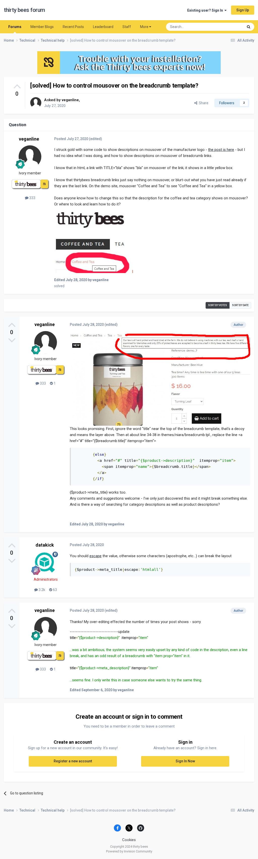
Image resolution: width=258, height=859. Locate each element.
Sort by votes (217, 305)
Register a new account (73, 761)
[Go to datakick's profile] (45, 563)
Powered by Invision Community (129, 851)
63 (54, 590)
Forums (14, 27)
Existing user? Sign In (205, 10)
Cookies (129, 840)
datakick (45, 545)
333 (31, 198)
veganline (70, 100)
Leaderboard (103, 27)
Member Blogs (42, 27)
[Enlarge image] (160, 379)
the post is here (221, 149)
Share (202, 103)
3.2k (41, 590)
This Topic (229, 27)
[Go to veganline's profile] (35, 102)
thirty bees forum (24, 10)
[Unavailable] (93, 241)
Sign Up (242, 10)
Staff (126, 27)
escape (95, 556)
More (144, 27)
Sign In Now (185, 761)
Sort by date (240, 305)
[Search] (248, 27)
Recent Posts (73, 27)
